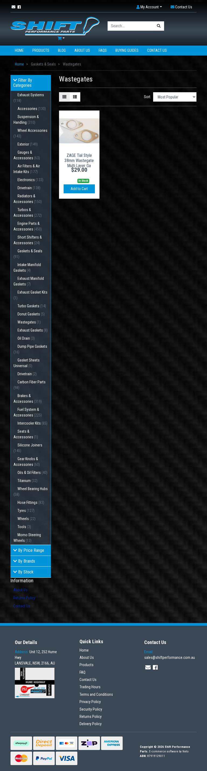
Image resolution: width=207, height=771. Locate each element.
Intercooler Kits (32, 423)
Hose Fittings (31, 502)
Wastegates (29, 322)
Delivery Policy (91, 724)
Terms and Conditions (96, 694)
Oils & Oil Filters (32, 472)
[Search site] (159, 26)
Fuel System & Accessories (27, 412)
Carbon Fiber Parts (29, 385)
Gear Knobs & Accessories (26, 462)
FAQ (82, 672)
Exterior (28, 144)
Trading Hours (90, 687)
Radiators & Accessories (27, 199)
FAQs (103, 50)
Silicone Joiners (27, 448)
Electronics (30, 180)
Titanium (27, 481)
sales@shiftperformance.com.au (169, 655)
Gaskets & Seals (27, 254)
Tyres (26, 510)
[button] (149, 7)
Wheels (27, 519)
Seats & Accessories (25, 434)
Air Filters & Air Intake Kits (26, 169)
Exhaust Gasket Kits (30, 295)
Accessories (32, 108)
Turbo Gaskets (32, 306)
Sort (147, 97)
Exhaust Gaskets (33, 330)
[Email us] (13, 7)
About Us (82, 50)
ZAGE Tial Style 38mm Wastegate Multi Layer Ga (79, 160)
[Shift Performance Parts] (55, 25)
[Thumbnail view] (64, 97)
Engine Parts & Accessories (27, 226)
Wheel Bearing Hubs (30, 492)
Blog (62, 50)
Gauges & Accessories (26, 155)
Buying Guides (127, 50)
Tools (24, 527)
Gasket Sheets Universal (26, 363)
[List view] (75, 97)
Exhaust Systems (28, 98)
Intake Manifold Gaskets (27, 268)
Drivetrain (29, 188)
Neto (185, 751)
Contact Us (157, 50)
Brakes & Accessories (27, 399)
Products (40, 50)
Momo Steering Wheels (27, 538)
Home (19, 50)
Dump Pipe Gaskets (30, 349)
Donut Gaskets (31, 314)
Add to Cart (79, 189)
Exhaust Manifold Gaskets (28, 281)
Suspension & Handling (26, 120)
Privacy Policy (90, 702)
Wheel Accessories (30, 133)
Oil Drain (26, 338)
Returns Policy (24, 598)
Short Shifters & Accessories (27, 240)
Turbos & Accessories (27, 213)
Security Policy (91, 709)
